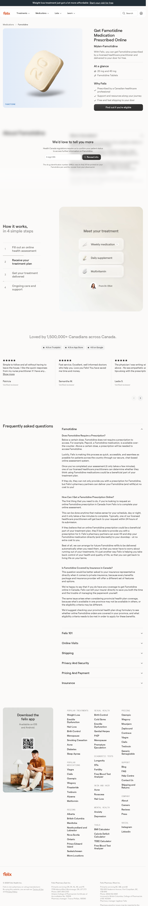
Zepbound (127, 728)
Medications (41, 13)
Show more (9, 374)
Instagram (127, 827)
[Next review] (140, 398)
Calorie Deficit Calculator (101, 835)
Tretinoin (71, 792)
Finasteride (73, 787)
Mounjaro (127, 724)
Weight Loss (73, 715)
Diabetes (71, 749)
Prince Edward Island (74, 845)
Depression (100, 816)
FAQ (124, 771)
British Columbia (75, 818)
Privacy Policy (11, 892)
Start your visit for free (101, 3)
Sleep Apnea (73, 754)
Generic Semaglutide (128, 752)
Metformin (72, 801)
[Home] (6, 13)
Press (124, 814)
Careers (126, 805)
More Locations (75, 856)
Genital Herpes (102, 731)
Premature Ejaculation (100, 746)
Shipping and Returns (128, 786)
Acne (69, 745)
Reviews (126, 809)
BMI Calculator (102, 829)
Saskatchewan (74, 851)
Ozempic (71, 778)
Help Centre (128, 776)
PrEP (96, 736)
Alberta (71, 814)
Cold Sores (100, 719)
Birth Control (74, 731)
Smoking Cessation (77, 740)
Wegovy (71, 783)
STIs (96, 765)
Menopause (73, 736)
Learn (70, 13)
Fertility (98, 769)
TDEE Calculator (102, 841)
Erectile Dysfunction (73, 720)
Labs (57, 13)
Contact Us (127, 780)
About (125, 801)
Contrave (126, 733)
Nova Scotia (73, 835)
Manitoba (72, 823)
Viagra (70, 769)
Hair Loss (72, 727)
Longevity (99, 761)
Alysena (71, 796)
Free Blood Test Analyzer (102, 775)
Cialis (70, 774)
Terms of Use (38, 889)
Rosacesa (99, 794)
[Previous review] (134, 398)
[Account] (141, 13)
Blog (124, 767)
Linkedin (126, 832)
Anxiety (98, 812)
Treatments (22, 13)
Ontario (71, 839)
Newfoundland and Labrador (77, 829)
